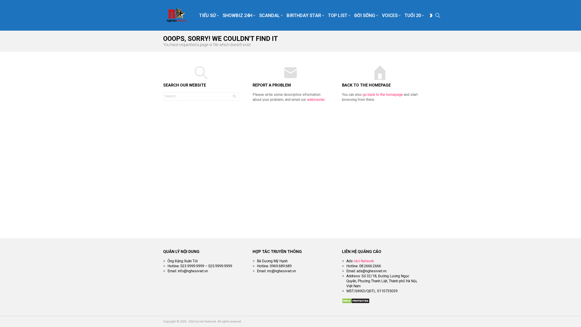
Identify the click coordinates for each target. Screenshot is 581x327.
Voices (390, 15)
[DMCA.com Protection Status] (355, 302)
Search (234, 97)
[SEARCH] (438, 15)
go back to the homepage (383, 94)
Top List (337, 15)
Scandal (269, 15)
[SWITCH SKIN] (431, 15)
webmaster (316, 99)
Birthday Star (304, 15)
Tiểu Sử (207, 15)
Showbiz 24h (237, 15)
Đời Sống (364, 15)
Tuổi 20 (412, 15)
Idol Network (364, 261)
